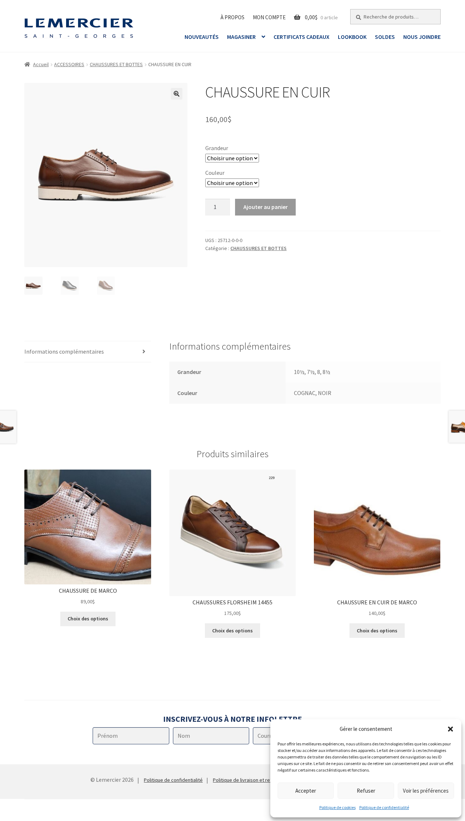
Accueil (41, 64)
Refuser (366, 790)
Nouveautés (202, 36)
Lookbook (352, 36)
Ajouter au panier (265, 206)
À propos (232, 17)
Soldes (385, 36)
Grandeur (216, 148)
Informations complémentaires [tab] (64, 351)
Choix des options (88, 618)
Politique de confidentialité (384, 807)
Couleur (215, 172)
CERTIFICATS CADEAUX (301, 36)
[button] (450, 729)
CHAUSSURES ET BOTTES (116, 64)
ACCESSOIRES (69, 64)
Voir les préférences (426, 790)
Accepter (305, 790)
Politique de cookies (337, 807)
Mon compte (269, 17)
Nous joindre (422, 36)
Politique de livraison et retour (246, 780)
